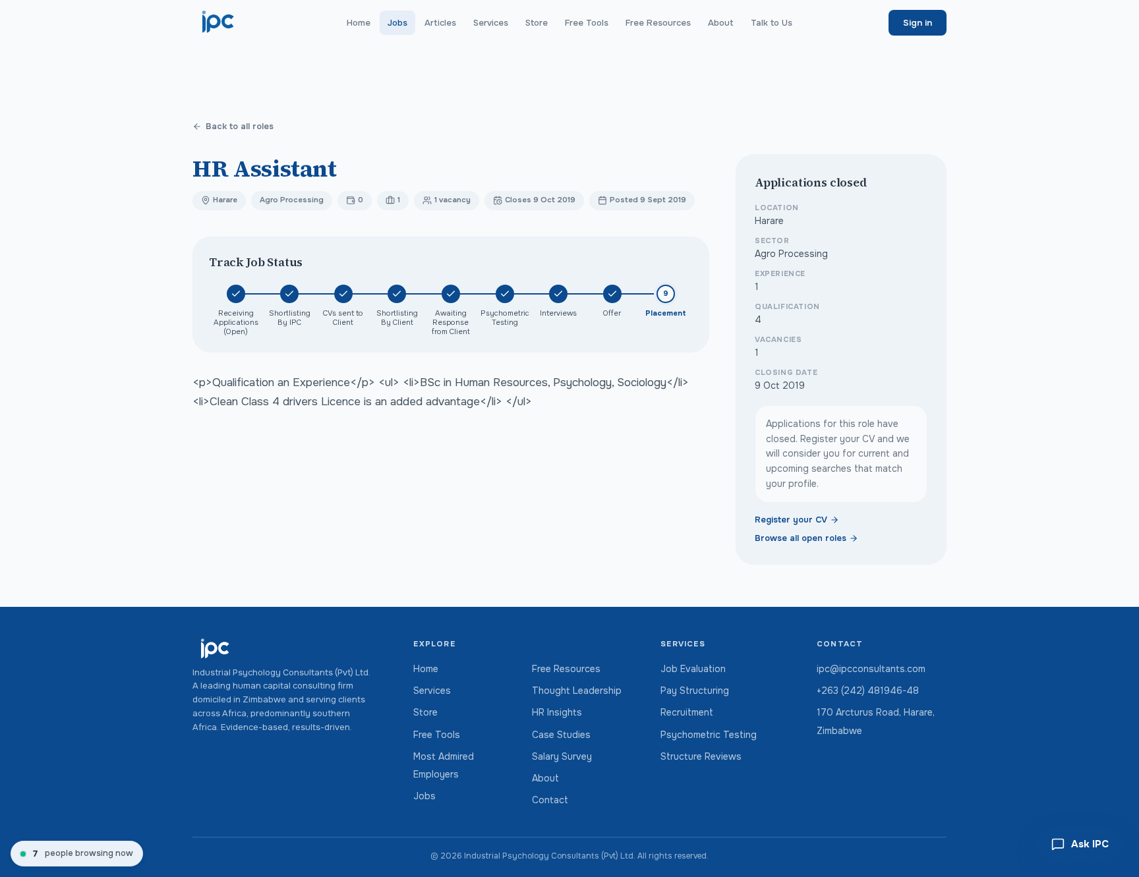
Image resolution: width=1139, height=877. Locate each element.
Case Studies (561, 735)
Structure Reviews (701, 756)
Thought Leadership (577, 690)
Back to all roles (240, 126)
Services (490, 22)
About (721, 22)
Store (536, 22)
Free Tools (586, 22)
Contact (550, 800)
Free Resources (658, 22)
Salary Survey (562, 756)
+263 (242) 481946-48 (868, 690)
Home (358, 22)
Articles (440, 22)
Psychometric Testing (708, 735)
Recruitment (686, 712)
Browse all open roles (800, 538)
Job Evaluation (693, 669)
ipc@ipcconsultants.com (871, 669)
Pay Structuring (694, 690)
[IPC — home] (218, 22)
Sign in (917, 22)
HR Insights (557, 712)
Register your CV (791, 520)
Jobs (397, 22)
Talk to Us (771, 22)
